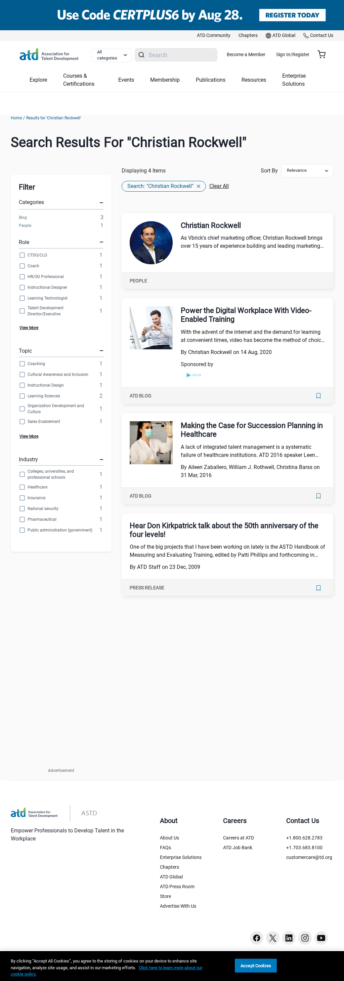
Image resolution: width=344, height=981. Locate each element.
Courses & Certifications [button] (78, 80)
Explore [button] (38, 80)
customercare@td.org (309, 857)
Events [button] (126, 80)
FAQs (165, 847)
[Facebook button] (256, 938)
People (25, 225)
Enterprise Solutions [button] (294, 80)
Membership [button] (165, 80)
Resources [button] (254, 80)
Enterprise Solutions (181, 857)
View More (28, 327)
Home (16, 118)
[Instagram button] (305, 938)
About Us (169, 837)
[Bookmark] (318, 396)
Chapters (169, 867)
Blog (23, 217)
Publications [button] (210, 80)
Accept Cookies (256, 965)
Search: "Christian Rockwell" (160, 186)
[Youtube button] (321, 938)
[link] (213, 35)
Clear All (219, 186)
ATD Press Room (177, 886)
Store (165, 896)
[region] (172, 966)
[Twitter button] (273, 938)
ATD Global (171, 876)
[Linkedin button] (289, 938)
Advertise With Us (178, 906)
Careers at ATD (238, 837)
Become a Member (246, 54)
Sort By (269, 170)
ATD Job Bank (237, 847)
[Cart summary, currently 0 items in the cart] (324, 54)
